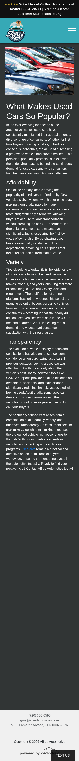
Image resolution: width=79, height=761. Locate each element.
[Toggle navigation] (72, 30)
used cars (28, 449)
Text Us (63, 755)
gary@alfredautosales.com (39, 720)
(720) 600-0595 (40, 715)
